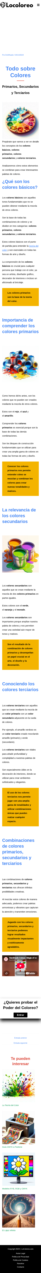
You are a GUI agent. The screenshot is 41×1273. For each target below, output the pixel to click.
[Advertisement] (20, 32)
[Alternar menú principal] (38, 5)
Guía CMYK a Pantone (12, 1147)
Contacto (20, 1267)
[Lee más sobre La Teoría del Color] (18, 1086)
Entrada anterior (20, 1038)
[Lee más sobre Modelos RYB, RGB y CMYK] (18, 1169)
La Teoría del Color (10, 1105)
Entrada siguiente (20, 1043)
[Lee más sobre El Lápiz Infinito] (18, 1211)
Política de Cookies (20, 1260)
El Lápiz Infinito (9, 1230)
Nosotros (20, 1263)
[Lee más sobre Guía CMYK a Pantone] (18, 1127)
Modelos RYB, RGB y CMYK (14, 1188)
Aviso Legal (20, 1253)
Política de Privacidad (20, 1257)
